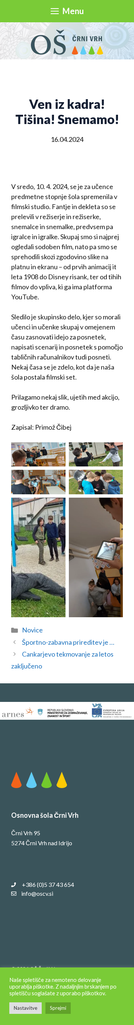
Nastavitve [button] (25, 1008)
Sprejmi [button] (58, 1008)
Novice (32, 630)
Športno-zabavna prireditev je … (68, 642)
